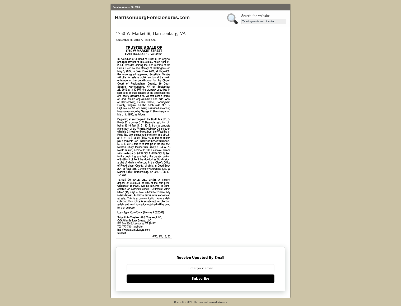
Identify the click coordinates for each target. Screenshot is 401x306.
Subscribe (200, 279)
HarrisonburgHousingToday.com (210, 302)
